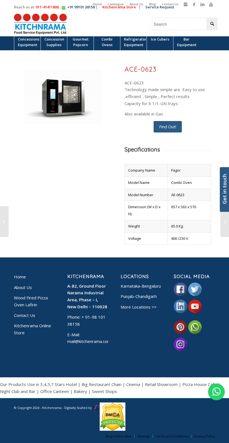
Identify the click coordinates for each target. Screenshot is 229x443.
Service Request (161, 7)
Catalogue (116, 4)
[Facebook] (194, 4)
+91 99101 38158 (81, 7)
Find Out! (167, 126)
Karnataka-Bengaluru (141, 286)
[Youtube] (211, 4)
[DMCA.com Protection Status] (112, 429)
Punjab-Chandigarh (139, 296)
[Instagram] (186, 4)
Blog (152, 4)
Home (97, 4)
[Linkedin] (202, 4)
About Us (136, 4)
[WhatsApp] (216, 391)
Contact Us (170, 4)
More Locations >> (139, 307)
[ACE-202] (4, 221)
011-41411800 (47, 7)
